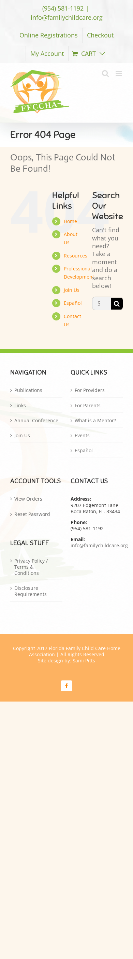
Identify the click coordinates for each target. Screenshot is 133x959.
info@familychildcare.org (67, 17)
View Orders (28, 499)
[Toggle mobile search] (105, 73)
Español (73, 303)
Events (82, 436)
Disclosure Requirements (30, 591)
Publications (28, 390)
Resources (75, 255)
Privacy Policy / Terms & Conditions (31, 567)
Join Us (71, 290)
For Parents (88, 406)
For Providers (90, 390)
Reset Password (32, 514)
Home (70, 221)
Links (20, 406)
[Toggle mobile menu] (119, 73)
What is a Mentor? (95, 421)
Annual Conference (36, 421)
